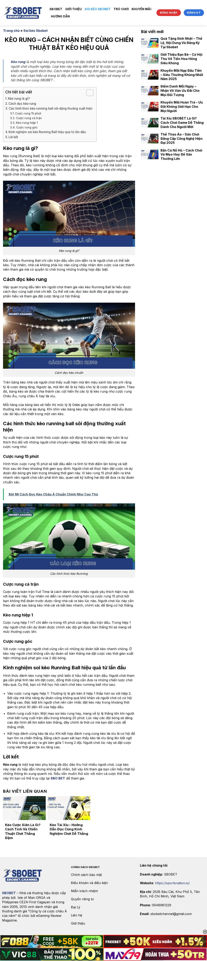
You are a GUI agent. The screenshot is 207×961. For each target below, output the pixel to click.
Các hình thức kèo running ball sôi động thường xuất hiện (50, 108)
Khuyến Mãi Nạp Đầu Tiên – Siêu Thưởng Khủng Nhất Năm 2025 (182, 74)
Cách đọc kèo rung (22, 104)
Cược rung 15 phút (28, 113)
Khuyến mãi (141, 9)
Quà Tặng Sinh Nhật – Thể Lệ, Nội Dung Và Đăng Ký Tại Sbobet (181, 42)
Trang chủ (11, 31)
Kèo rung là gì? (19, 98)
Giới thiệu (73, 9)
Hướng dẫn (60, 16)
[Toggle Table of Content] (87, 92)
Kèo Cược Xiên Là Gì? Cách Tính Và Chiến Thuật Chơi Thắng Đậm (22, 831)
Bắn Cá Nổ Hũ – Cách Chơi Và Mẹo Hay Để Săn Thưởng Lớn (181, 154)
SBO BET (58, 778)
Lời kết (13, 137)
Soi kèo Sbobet (98, 9)
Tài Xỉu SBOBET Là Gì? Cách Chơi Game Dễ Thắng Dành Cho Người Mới (182, 122)
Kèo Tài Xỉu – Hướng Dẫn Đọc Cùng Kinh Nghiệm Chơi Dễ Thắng (69, 829)
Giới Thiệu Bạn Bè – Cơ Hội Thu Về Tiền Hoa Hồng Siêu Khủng (181, 58)
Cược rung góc (27, 127)
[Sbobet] (23, 12)
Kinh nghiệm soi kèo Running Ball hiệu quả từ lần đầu (47, 132)
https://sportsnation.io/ (172, 883)
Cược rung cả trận (29, 118)
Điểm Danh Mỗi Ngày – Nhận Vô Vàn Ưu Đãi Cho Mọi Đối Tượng (180, 90)
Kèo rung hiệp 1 (27, 122)
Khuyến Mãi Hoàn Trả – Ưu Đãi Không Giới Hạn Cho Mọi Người (182, 106)
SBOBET (56, 9)
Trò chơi (121, 9)
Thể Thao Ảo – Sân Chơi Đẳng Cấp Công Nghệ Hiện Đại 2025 (182, 138)
